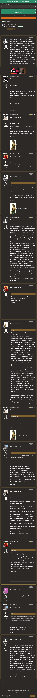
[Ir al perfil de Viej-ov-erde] (6, 221)
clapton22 (5, 114)
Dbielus (5, 636)
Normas (8, 696)
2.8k (6, 457)
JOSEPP (5, 489)
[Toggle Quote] (11, 182)
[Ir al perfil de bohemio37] (6, 447)
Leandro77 (5, 76)
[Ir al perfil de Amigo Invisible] (6, 324)
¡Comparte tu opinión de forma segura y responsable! (18, 9)
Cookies (28, 690)
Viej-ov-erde (5, 217)
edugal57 (5, 586)
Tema (12, 690)
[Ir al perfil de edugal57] (6, 590)
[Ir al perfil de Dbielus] (6, 640)
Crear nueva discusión (31, 32)
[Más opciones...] (35, 37)
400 (6, 502)
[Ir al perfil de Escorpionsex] (6, 157)
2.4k (6, 600)
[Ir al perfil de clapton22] (6, 118)
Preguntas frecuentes (18, 12)
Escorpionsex (5, 153)
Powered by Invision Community (18, 692)
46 (6, 650)
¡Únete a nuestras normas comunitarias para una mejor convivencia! (18, 1)
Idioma (9, 690)
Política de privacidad (18, 690)
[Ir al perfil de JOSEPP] (6, 492)
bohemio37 (5, 443)
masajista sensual (30, 228)
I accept (32, 696)
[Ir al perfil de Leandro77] (6, 80)
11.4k (6, 128)
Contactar (24, 690)
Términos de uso (4, 696)
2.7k (6, 167)
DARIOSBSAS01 (11, 25)
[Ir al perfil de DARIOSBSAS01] (3, 25)
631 (6, 334)
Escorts (28, 265)
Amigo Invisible (5, 321)
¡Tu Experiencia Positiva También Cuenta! (18, 15)
